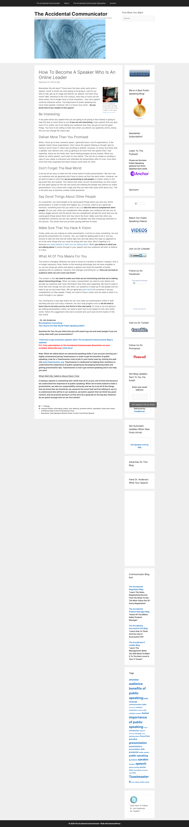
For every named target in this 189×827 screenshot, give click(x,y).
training (137, 782)
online (65, 408)
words (147, 782)
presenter (134, 752)
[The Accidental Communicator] (139, 283)
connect (139, 707)
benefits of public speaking (137, 693)
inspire (145, 727)
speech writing (134, 767)
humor (145, 713)
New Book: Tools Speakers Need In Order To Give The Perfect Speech (67, 413)
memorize (132, 733)
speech (141, 763)
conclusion (132, 707)
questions (133, 760)
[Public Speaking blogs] (139, 119)
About (66, 3)
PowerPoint (145, 736)
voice (142, 782)
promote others (86, 408)
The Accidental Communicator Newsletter (89, 3)
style (130, 773)
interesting (58, 408)
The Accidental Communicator (48, 3)
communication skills (137, 704)
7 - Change (45, 406)
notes (143, 733)
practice (133, 739)
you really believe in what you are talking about (67, 244)
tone (132, 782)
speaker (143, 759)
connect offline (47, 408)
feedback (138, 713)
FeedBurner (139, 411)
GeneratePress (114, 824)
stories (143, 767)
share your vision (108, 408)
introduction (134, 731)
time (134, 773)
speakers (132, 764)
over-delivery (74, 408)
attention (134, 679)
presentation (138, 743)
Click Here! (68, 348)
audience (136, 684)
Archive (113, 3)
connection (133, 710)
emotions (140, 710)
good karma (87, 289)
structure (145, 770)
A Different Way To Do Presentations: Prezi (57, 411)
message (138, 733)
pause (137, 736)
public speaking (138, 755)
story (131, 770)
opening (132, 736)
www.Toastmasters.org (53, 362)
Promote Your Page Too (139, 309)
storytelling (137, 770)
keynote (142, 731)
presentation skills (137, 749)
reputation (97, 408)
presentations (135, 746)
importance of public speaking (138, 722)
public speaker (144, 752)
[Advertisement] (135, 528)
